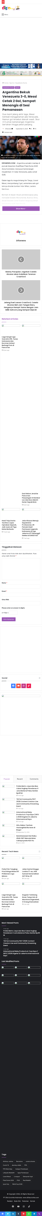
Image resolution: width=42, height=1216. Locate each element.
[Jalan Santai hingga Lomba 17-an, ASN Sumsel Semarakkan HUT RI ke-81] (31, 862)
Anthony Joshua (8, 1161)
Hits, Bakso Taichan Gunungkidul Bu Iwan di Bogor (25, 827)
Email (4, 591)
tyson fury (6, 1184)
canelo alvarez (30, 1161)
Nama (4, 583)
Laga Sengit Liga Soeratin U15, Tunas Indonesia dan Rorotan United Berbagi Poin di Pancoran (10, 342)
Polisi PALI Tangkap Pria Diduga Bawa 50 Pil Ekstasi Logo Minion (10, 872)
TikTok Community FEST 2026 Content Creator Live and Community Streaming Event (27, 802)
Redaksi (10, 1201)
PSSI (18, 1180)
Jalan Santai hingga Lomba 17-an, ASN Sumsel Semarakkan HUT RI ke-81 (30, 872)
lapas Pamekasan (23, 1173)
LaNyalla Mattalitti (8, 1173)
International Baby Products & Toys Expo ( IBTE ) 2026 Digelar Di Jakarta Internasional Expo (27, 815)
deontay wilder (16, 1165)
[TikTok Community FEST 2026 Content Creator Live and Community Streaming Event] (8, 802)
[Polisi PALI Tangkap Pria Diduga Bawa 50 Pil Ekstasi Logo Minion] (11, 862)
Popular (7, 779)
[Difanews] (11, 8)
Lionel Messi (7, 1176)
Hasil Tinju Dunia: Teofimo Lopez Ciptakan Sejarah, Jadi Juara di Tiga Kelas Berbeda (9, 525)
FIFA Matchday (7, 1169)
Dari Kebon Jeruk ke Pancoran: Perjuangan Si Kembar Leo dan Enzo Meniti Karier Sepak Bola (31, 497)
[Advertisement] (21, 40)
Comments (34, 779)
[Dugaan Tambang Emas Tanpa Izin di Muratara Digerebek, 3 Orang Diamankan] (31, 887)
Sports (12, 83)
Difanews (8, 129)
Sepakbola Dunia (21, 83)
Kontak (32, 1201)
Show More (20, 209)
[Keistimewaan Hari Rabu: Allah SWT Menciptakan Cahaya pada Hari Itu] (8, 839)
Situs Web (5, 599)
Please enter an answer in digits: (13, 608)
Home (6, 83)
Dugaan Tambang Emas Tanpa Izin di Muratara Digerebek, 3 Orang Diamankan (30, 898)
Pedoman (25, 1201)
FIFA (25, 1165)
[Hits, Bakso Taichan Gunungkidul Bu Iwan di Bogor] (8, 828)
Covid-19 (6, 1165)
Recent (20, 779)
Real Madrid (26, 1180)
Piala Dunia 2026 (8, 1180)
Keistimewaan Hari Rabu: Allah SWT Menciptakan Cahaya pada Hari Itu (26, 838)
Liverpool (17, 1176)
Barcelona (19, 1161)
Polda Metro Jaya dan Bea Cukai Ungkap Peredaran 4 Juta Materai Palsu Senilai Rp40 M (27, 789)
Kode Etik (17, 1201)
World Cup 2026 (17, 1184)
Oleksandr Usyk (28, 1176)
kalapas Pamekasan (21, 1169)
